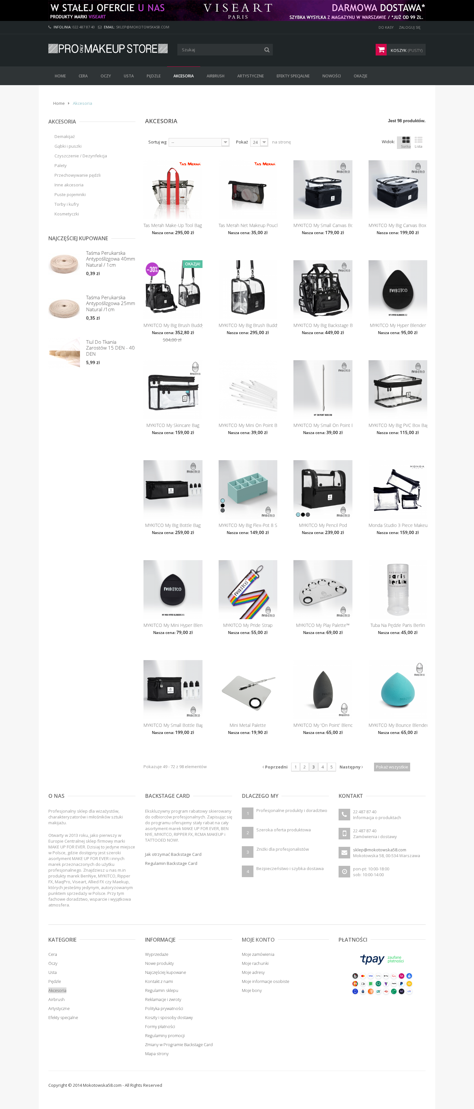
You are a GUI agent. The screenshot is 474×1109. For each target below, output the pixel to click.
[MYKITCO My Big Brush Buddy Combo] (172, 289)
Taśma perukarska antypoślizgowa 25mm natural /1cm (110, 303)
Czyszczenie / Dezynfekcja (80, 156)
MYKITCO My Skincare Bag (172, 425)
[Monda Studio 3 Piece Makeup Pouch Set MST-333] (398, 489)
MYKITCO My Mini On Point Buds (248, 425)
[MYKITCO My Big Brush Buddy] (248, 289)
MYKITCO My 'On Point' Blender (322, 725)
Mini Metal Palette (248, 725)
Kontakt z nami (159, 981)
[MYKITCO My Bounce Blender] (398, 689)
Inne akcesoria (69, 185)
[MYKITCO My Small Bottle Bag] (172, 689)
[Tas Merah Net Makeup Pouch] (248, 189)
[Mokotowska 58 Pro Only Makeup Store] (108, 48)
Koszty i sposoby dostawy (169, 1017)
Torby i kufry (66, 204)
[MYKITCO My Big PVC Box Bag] (398, 389)
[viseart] (237, 10)
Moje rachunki (255, 963)
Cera (52, 954)
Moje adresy (253, 972)
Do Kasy (386, 27)
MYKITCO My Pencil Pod (323, 525)
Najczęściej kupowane (165, 972)
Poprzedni (276, 767)
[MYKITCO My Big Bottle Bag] (172, 489)
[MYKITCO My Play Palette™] (322, 589)
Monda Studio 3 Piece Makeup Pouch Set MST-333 (398, 525)
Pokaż (242, 142)
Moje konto (258, 939)
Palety (60, 165)
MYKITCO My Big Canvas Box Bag (398, 225)
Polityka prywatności (164, 1008)
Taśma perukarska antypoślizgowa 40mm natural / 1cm (110, 259)
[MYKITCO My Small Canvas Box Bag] (322, 189)
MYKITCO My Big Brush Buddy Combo (172, 325)
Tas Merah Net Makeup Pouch (248, 225)
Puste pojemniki (70, 194)
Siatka (406, 146)
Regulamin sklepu (161, 990)
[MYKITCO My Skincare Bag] (172, 389)
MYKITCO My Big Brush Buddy (248, 325)
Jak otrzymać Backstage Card (173, 854)
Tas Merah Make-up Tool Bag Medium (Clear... (172, 225)
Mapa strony (157, 1053)
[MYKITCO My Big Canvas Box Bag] (398, 189)
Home (59, 103)
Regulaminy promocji (165, 1035)
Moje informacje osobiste (265, 981)
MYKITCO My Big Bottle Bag (173, 525)
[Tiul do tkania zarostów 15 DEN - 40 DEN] (64, 353)
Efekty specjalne (63, 1017)
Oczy (52, 963)
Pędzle (54, 981)
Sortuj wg (157, 142)
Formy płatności (160, 1026)
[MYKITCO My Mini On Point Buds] (248, 389)
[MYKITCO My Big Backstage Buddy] (322, 289)
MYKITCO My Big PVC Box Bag (398, 425)
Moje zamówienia (258, 954)
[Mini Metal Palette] (248, 689)
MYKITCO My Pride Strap (247, 625)
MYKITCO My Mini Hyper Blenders (172, 625)
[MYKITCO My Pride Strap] (248, 589)
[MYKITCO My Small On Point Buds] (322, 389)
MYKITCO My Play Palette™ (323, 625)
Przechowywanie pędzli (77, 175)
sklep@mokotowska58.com (379, 850)
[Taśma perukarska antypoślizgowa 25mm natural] (64, 308)
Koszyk (406, 50)
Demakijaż (64, 136)
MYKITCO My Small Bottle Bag (172, 725)
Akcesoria (57, 990)
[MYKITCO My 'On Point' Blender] (322, 689)
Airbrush (56, 999)
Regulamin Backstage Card (171, 863)
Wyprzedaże (156, 954)
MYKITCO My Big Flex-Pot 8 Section (248, 525)
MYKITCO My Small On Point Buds (322, 425)
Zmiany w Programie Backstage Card (179, 1044)
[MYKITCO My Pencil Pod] (322, 489)
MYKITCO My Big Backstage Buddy (322, 325)
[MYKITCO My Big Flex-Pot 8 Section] (248, 489)
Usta (52, 972)
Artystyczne (59, 1008)
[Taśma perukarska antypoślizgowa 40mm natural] (64, 264)
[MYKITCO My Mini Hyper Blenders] (172, 589)
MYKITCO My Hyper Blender (398, 325)
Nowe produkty (159, 963)
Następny (350, 767)
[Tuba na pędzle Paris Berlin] (398, 589)
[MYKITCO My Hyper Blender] (398, 289)
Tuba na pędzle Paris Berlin (397, 625)
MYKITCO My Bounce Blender (398, 725)
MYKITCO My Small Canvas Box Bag (322, 225)
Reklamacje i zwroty (163, 999)
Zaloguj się (409, 27)
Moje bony (252, 990)
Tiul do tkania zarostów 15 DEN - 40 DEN (110, 348)
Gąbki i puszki (68, 146)
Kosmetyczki (66, 214)
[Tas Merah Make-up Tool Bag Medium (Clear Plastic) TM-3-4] (172, 189)
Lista (418, 146)
